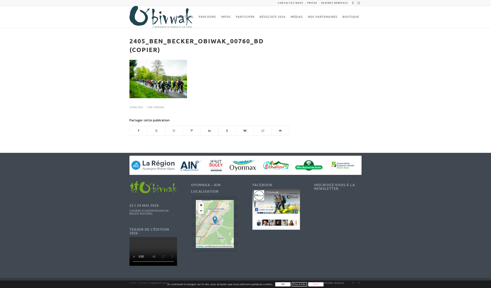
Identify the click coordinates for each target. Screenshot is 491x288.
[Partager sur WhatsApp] (174, 130)
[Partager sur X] (156, 130)
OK (283, 284)
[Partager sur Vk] (245, 130)
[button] (215, 220)
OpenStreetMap (196, 246)
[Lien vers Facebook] (353, 3)
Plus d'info (299, 284)
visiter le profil (266, 209)
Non (315, 284)
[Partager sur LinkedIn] (209, 130)
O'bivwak (158, 107)
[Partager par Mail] (280, 130)
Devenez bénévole (334, 2)
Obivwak (272, 192)
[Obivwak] (160, 17)
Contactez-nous (290, 2)
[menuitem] (290, 3)
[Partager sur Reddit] (262, 130)
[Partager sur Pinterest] (191, 130)
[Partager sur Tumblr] (227, 130)
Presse (312, 2)
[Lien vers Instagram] (359, 3)
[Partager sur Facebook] (138, 130)
